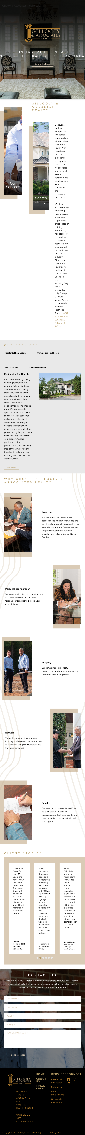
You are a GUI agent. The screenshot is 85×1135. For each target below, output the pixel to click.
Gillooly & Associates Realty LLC (21, 5)
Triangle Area (43, 1087)
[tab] (15, 353)
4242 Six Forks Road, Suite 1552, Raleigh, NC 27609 (62, 320)
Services (59, 1074)
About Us (41, 1080)
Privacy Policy (56, 1132)
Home (40, 1074)
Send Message (18, 1054)
